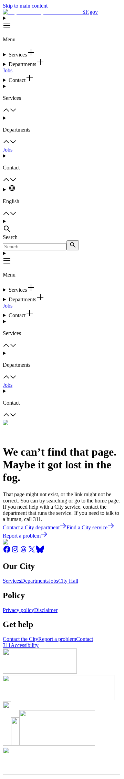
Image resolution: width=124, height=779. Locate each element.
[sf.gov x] (32, 551)
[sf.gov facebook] (7, 551)
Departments (35, 581)
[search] (72, 245)
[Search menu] (62, 226)
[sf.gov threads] (23, 551)
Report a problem (57, 639)
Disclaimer (46, 610)
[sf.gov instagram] (15, 551)
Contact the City (20, 639)
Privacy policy (18, 610)
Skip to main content (25, 6)
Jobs (7, 70)
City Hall (68, 581)
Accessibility (25, 645)
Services (12, 581)
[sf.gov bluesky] (40, 551)
